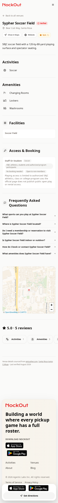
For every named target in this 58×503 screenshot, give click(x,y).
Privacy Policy (31, 482)
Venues (34, 462)
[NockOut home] (11, 4)
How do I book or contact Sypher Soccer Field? (29, 246)
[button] (29, 290)
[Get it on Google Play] (29, 453)
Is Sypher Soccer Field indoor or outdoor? (29, 240)
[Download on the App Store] (29, 445)
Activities (10, 462)
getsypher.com (32, 361)
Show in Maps (13, 35)
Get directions (31, 495)
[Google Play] (38, 488)
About (9, 468)
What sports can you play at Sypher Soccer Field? (29, 216)
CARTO (23, 312)
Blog (33, 468)
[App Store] (17, 488)
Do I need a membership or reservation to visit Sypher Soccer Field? (29, 232)
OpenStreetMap (11, 312)
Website (31, 35)
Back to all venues (14, 15)
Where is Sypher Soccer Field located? (29, 224)
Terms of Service (14, 482)
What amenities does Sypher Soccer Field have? (29, 253)
